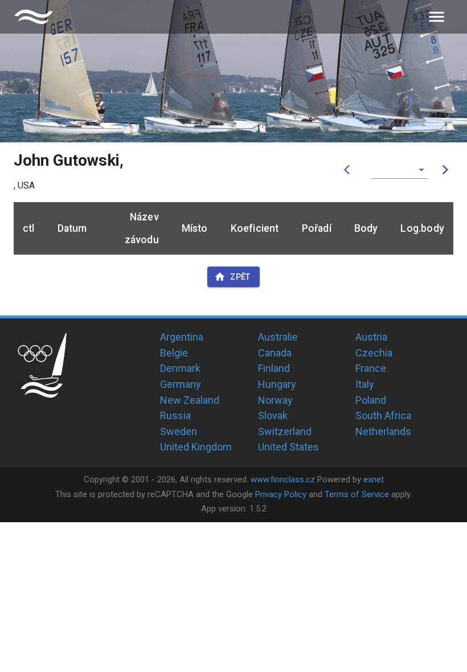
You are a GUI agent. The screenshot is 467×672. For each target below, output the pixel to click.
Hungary (277, 384)
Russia (175, 415)
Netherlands (383, 431)
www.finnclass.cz (283, 479)
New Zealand (189, 400)
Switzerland (285, 431)
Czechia (373, 353)
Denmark (180, 368)
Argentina (181, 337)
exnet (373, 479)
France (370, 368)
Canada (275, 353)
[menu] (436, 17)
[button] (399, 170)
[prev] (349, 169)
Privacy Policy (280, 494)
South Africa (383, 415)
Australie (278, 337)
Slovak (273, 415)
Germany (180, 384)
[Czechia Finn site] (34, 17)
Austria (371, 337)
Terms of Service (357, 494)
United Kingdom (196, 447)
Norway (275, 400)
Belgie (174, 353)
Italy (364, 384)
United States (288, 447)
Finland (274, 368)
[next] (445, 169)
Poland (370, 400)
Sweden (178, 431)
